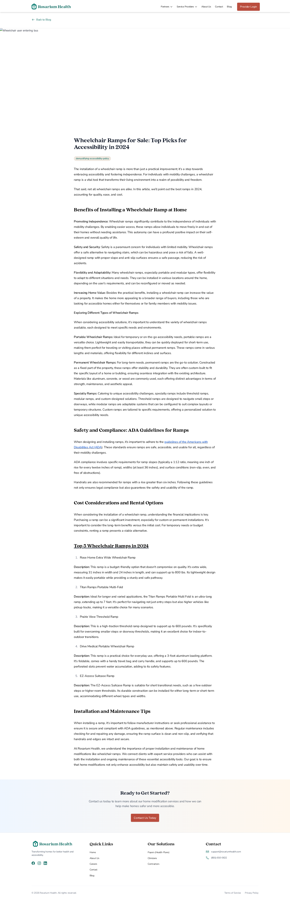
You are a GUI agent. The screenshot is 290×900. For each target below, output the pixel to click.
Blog (229, 6)
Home (93, 852)
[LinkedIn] (45, 863)
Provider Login (248, 7)
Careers (93, 864)
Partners (165, 6)
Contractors (153, 864)
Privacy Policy (251, 892)
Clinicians (152, 858)
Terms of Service (232, 892)
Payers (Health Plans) (158, 852)
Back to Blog (43, 20)
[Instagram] (39, 863)
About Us (206, 6)
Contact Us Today (145, 817)
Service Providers (185, 6)
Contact (219, 6)
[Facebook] (33, 863)
